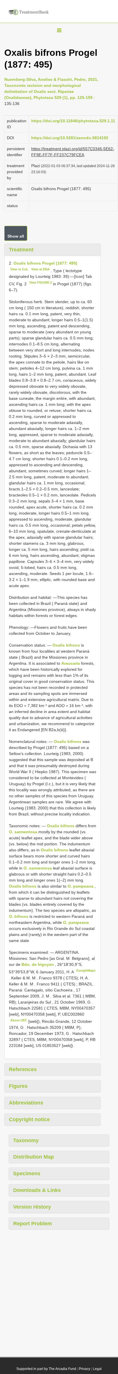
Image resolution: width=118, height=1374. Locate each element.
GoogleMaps (85, 970)
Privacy (84, 1369)
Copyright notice (29, 1119)
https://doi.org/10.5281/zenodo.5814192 (69, 137)
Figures (18, 1086)
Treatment (21, 250)
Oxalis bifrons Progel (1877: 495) (45, 263)
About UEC (18, 1020)
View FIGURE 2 (40, 282)
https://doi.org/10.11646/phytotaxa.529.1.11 (73, 121)
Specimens (26, 1173)
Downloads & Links (37, 1190)
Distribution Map (33, 1157)
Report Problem (32, 1223)
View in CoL (19, 269)
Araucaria (70, 663)
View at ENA (40, 269)
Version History (32, 1207)
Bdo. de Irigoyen (38, 964)
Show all (15, 236)
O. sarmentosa (23, 832)
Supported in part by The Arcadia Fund (46, 1369)
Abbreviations (26, 1103)
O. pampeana (80, 886)
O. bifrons (18, 916)
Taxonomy (26, 1140)
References (23, 1069)
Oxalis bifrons (66, 645)
